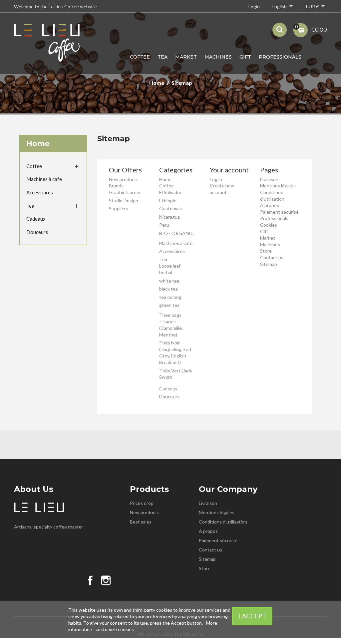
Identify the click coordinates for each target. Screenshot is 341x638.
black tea (168, 289)
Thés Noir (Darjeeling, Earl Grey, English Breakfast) (175, 352)
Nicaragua (169, 217)
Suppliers (118, 208)
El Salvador (170, 192)
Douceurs (37, 232)
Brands (116, 185)
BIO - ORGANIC (176, 233)
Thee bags (170, 315)
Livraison (269, 179)
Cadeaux (36, 219)
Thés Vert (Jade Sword (175, 374)
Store (266, 251)
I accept (252, 616)
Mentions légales (278, 185)
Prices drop (142, 503)
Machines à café (44, 179)
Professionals (280, 57)
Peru (164, 225)
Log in (216, 179)
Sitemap (268, 264)
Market (186, 57)
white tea (169, 281)
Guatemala (170, 208)
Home (38, 143)
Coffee (140, 57)
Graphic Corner (125, 192)
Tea (163, 57)
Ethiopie (167, 200)
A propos (269, 205)
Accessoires (39, 192)
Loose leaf (169, 266)
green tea (169, 305)
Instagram (106, 580)
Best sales (141, 522)
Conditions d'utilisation (223, 522)
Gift (245, 57)
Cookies (268, 225)
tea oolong (170, 297)
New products (124, 179)
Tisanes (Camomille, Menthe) (171, 328)
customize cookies (115, 629)
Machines (218, 57)
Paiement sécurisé (279, 212)
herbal (165, 272)
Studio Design (123, 200)
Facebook (90, 580)
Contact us (271, 257)
